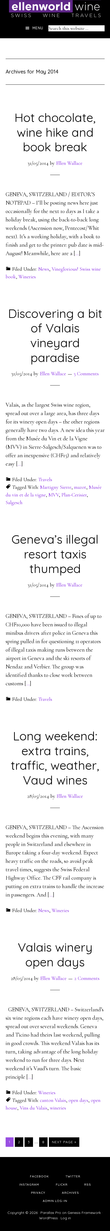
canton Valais (53, 1100)
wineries (58, 1108)
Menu (37, 28)
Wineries (27, 277)
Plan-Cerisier (74, 495)
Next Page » (64, 1142)
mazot (80, 487)
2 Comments (87, 978)
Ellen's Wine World (55, 9)
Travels (45, 480)
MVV (53, 495)
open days (78, 1100)
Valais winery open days (55, 954)
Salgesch (14, 503)
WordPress (48, 1218)
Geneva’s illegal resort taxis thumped (55, 553)
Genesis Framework (84, 1212)
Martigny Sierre (55, 487)
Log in (66, 1218)
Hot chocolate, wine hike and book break (55, 132)
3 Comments (86, 374)
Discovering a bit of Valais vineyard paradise (55, 335)
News (43, 269)
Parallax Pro (50, 1212)
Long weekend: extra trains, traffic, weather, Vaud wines (55, 758)
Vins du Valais (33, 1108)
